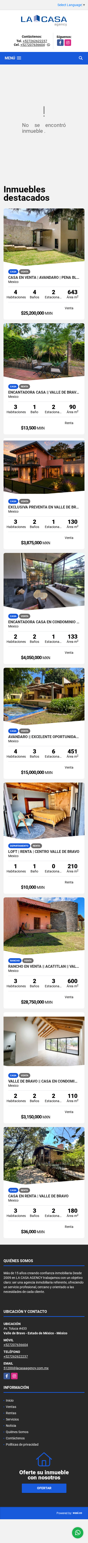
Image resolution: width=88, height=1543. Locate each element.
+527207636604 (32, 45)
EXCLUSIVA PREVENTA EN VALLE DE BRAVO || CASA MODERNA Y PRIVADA (44, 507)
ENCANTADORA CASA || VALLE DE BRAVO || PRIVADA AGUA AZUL (44, 392)
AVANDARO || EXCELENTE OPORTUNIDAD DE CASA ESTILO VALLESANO (44, 737)
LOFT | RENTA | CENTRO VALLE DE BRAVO (43, 852)
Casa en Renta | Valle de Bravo (38, 1196)
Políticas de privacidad (22, 1444)
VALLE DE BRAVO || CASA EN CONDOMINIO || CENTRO (44, 1081)
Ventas (11, 1407)
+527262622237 (35, 41)
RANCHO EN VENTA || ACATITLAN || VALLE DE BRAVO (44, 966)
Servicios (12, 1419)
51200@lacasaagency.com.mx (26, 1368)
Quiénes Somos (17, 1432)
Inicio (10, 1400)
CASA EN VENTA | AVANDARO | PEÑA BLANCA (44, 277)
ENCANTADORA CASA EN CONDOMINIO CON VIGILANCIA (44, 622)
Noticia (11, 1425)
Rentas (11, 1413)
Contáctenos (15, 1438)
